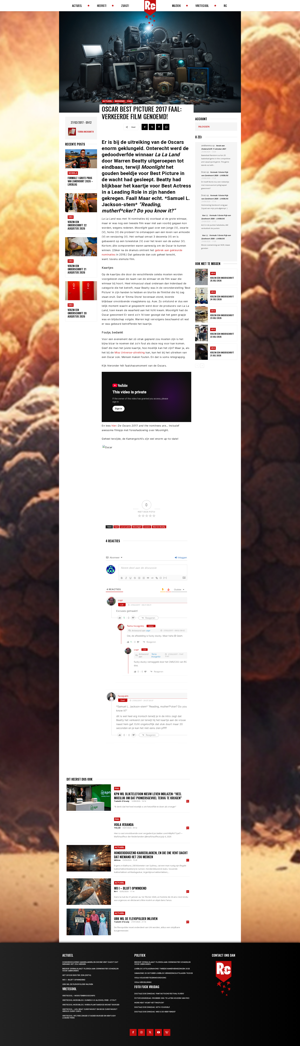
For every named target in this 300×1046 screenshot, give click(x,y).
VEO (70, 217)
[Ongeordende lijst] (143, 578)
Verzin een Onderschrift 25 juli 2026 (222, 279)
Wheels (72, 173)
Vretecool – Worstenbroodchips (78, 996)
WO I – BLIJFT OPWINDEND (130, 888)
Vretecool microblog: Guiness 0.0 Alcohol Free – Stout (89, 1000)
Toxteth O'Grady (121, 801)
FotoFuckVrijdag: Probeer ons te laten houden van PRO (161, 998)
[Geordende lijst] (139, 578)
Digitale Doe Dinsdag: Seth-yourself (152, 1007)
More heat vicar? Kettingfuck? (149, 1003)
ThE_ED (117, 828)
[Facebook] (145, 127)
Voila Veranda (124, 824)
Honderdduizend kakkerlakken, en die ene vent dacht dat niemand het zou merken (151, 854)
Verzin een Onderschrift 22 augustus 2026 (77, 225)
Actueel (107, 101)
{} (161, 578)
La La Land (125, 527)
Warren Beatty (159, 527)
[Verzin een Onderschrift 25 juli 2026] (201, 277)
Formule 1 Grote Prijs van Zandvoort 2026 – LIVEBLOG (80, 181)
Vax (203, 215)
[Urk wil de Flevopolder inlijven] (89, 922)
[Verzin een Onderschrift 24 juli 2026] (201, 295)
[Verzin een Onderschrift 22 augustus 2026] (81, 202)
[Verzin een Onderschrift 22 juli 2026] (201, 333)
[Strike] (135, 578)
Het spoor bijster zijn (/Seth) (76, 975)
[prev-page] (197, 366)
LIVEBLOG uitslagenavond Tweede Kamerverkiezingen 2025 (162, 969)
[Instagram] (141, 1032)
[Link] (157, 578)
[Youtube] (158, 1032)
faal (116, 527)
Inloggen (182, 557)
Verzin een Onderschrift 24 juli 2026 (222, 298)
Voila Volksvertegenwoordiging (150, 978)
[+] (165, 578)
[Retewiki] (166, 1032)
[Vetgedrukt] (122, 578)
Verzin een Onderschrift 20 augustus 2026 (77, 313)
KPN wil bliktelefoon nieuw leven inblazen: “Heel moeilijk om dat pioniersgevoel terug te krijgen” (148, 795)
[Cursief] (126, 578)
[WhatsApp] (166, 127)
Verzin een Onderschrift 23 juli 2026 (222, 316)
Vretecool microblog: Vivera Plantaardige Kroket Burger (90, 1005)
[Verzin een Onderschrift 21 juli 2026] (201, 352)
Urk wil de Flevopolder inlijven (136, 918)
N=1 (116, 891)
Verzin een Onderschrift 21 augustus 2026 (77, 269)
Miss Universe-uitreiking (130, 352)
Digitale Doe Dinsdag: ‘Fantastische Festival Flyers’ (159, 994)
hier (113, 425)
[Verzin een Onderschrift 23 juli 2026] (201, 314)
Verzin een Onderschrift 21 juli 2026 (222, 354)
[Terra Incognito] (73, 132)
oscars (147, 527)
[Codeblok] (152, 578)
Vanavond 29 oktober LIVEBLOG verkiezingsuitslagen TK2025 (163, 973)
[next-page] (202, 366)
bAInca (117, 860)
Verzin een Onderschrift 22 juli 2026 (222, 335)
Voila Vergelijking (143, 982)
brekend (120, 101)
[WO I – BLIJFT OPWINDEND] (89, 891)
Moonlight (137, 527)
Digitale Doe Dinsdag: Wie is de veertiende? (155, 1012)
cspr (120, 600)
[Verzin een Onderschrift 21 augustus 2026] (81, 246)
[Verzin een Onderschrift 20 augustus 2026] (81, 290)
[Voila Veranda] (89, 828)
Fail (129, 101)
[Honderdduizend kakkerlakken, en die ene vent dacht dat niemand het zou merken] (89, 858)
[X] (152, 127)
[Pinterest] (159, 127)
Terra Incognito (86, 131)
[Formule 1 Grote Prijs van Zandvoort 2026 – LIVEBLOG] (81, 158)
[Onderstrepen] (130, 578)
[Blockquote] (148, 578)
